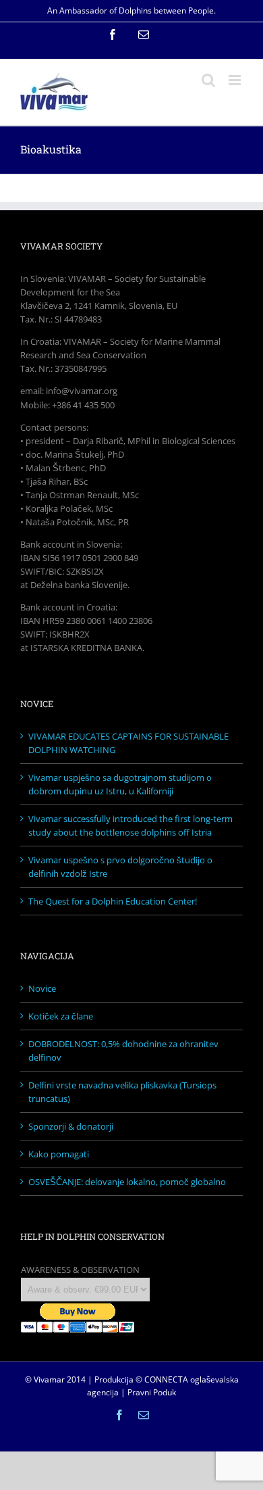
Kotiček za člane (60, 1016)
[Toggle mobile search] (208, 80)
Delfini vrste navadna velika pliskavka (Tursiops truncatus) (122, 1092)
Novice (42, 988)
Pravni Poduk (151, 1392)
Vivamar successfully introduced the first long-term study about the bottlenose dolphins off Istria (130, 825)
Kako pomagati (58, 1154)
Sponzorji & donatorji (70, 1126)
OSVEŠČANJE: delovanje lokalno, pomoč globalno (127, 1182)
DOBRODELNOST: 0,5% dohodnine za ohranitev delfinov (123, 1050)
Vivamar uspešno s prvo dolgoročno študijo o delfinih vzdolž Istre (120, 867)
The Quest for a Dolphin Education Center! (112, 901)
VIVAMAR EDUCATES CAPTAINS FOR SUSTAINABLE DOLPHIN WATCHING (128, 743)
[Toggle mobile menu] (236, 80)
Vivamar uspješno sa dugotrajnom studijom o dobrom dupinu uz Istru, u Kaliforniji (120, 784)
